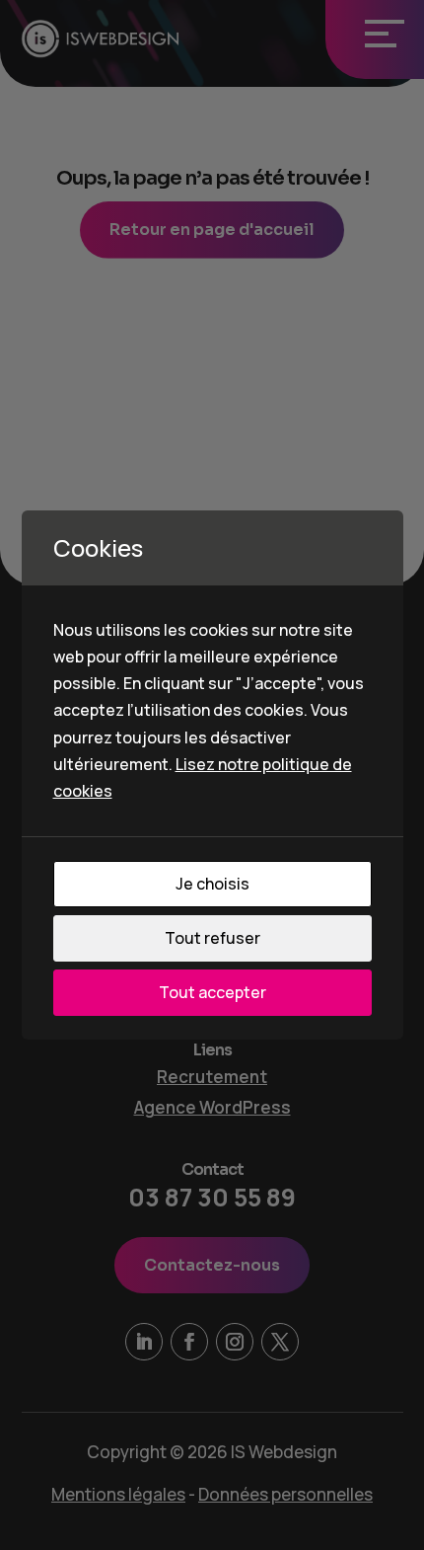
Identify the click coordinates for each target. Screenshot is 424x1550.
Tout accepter (212, 992)
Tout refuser (212, 938)
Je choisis (212, 883)
